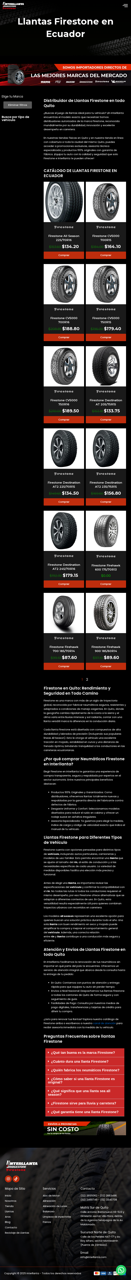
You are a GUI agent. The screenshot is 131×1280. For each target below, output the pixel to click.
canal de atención (104, 1023)
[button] (125, 5)
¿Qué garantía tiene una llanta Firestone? (85, 1112)
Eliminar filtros (17, 105)
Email (84, 1253)
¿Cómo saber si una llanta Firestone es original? (81, 1080)
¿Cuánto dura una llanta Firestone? (79, 1061)
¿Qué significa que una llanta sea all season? (79, 1092)
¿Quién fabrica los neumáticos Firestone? (85, 1070)
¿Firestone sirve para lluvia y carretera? (83, 1103)
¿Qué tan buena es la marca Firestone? (83, 1052)
